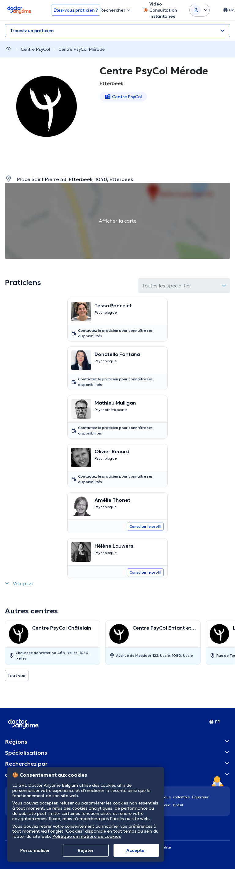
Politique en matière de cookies (86, 836)
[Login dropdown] (199, 10)
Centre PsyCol (35, 49)
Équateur (200, 797)
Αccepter (136, 850)
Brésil (178, 805)
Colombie (181, 797)
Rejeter (86, 850)
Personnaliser (35, 850)
